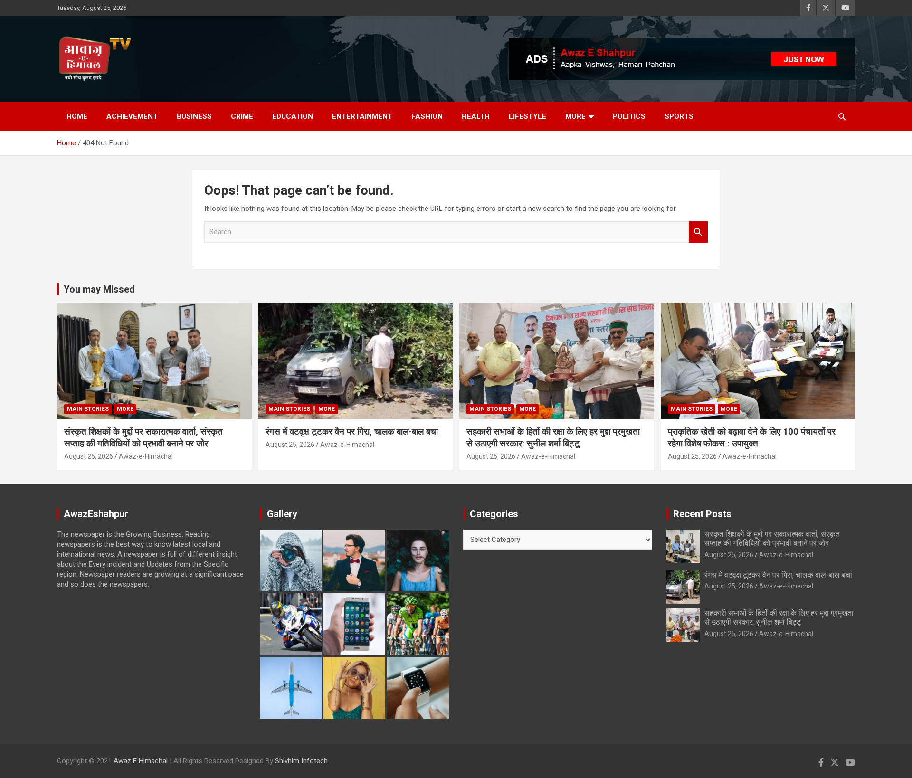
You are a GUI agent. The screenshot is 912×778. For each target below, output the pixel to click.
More (575, 116)
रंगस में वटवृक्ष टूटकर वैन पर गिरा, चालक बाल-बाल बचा (352, 431)
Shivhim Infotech (301, 761)
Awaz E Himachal (141, 761)
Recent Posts (702, 514)
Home (76, 116)
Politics (629, 116)
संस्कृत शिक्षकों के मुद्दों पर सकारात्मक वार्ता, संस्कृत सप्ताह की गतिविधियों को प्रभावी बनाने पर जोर (143, 437)
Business (194, 116)
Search (698, 232)
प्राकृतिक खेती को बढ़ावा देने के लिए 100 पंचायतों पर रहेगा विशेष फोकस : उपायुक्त (752, 437)
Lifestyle (527, 116)
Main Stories (88, 409)
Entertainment (362, 116)
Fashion (427, 116)
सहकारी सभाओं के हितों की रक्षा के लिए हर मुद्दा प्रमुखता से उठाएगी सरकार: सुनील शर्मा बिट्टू (553, 437)
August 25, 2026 (88, 456)
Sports (679, 116)
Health (476, 116)
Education (292, 116)
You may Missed (99, 289)
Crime (242, 116)
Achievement (132, 116)
